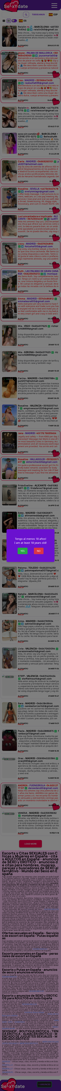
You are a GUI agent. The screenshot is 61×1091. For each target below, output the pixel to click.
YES (23, 551)
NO (39, 551)
